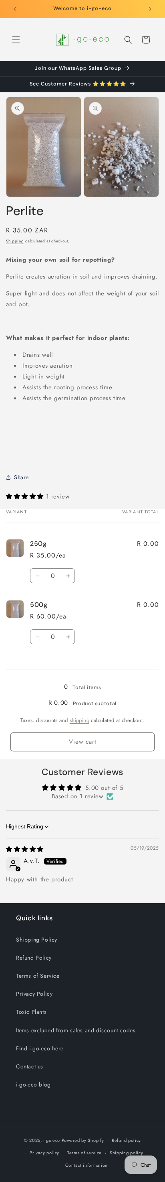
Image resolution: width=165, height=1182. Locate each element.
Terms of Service (38, 976)
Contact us (29, 1066)
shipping (79, 720)
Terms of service (84, 1152)
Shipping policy (126, 1152)
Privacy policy (44, 1152)
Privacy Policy (34, 994)
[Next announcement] (150, 9)
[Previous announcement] (15, 9)
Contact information (86, 1165)
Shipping (15, 241)
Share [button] (21, 477)
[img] (25, 849)
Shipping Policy (36, 940)
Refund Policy (34, 958)
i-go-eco (51, 1140)
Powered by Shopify (83, 1140)
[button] (16, 40)
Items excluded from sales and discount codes (75, 1030)
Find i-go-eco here (40, 1048)
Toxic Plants (31, 1012)
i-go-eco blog (33, 1084)
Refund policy (126, 1140)
